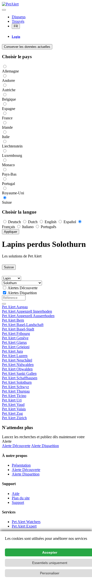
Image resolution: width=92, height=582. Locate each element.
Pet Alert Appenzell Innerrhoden (27, 311)
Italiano (28, 227)
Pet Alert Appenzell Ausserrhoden (28, 316)
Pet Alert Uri (12, 400)
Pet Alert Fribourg (16, 333)
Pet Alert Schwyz (15, 387)
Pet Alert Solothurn (17, 382)
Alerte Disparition (45, 446)
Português (48, 227)
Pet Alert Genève (15, 338)
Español (70, 222)
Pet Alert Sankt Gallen (19, 373)
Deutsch (14, 222)
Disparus (19, 17)
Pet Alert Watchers (26, 522)
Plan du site (21, 498)
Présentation (21, 465)
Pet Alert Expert (24, 526)
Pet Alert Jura (12, 351)
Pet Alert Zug (12, 413)
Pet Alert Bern (13, 320)
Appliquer (10, 232)
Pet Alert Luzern (14, 356)
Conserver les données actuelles (27, 47)
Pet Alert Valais (14, 409)
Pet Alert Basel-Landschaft (22, 325)
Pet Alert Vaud (13, 404)
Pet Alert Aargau (15, 307)
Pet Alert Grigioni (15, 347)
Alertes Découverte (23, 288)
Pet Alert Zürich (14, 418)
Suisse (9, 267)
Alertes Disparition (22, 293)
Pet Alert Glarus (14, 342)
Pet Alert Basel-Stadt (18, 329)
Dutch (33, 222)
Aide (15, 493)
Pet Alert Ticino (14, 396)
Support (18, 502)
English (50, 222)
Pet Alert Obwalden (17, 369)
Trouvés (18, 21)
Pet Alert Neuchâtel (17, 360)
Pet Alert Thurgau (16, 391)
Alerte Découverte (16, 446)
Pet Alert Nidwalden (18, 365)
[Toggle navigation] (4, 10)
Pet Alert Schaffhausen (19, 378)
